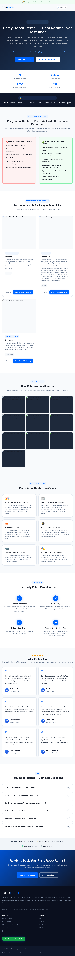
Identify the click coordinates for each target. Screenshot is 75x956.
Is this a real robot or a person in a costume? (37, 795)
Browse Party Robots (27, 875)
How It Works (6, 922)
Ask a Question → (48, 875)
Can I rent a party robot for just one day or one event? (37, 803)
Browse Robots (7, 919)
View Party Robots (24, 59)
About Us (5, 928)
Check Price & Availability (48, 59)
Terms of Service (19, 953)
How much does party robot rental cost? (37, 787)
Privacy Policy (44, 953)
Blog (3, 931)
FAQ (40, 919)
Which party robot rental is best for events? (37, 819)
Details (8, 292)
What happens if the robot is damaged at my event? (37, 826)
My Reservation (44, 928)
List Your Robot (44, 925)
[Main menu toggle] (71, 7)
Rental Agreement (32, 953)
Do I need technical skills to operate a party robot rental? (37, 811)
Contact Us (42, 922)
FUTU (11, 893)
